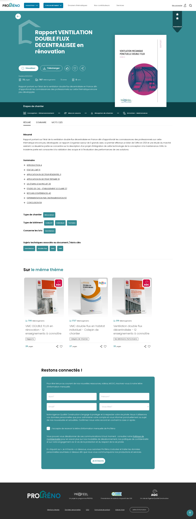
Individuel (60, 223)
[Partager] (82, 68)
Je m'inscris (98, 461)
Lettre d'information (139, 510)
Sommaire (41, 122)
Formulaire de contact (102, 510)
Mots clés (57, 122)
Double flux (42, 248)
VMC (53, 248)
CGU (87, 510)
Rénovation (49, 215)
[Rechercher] (190, 5)
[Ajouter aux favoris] (61, 346)
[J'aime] (75, 68)
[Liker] (67, 68)
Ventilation (49, 231)
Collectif (48, 223)
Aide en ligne (119, 510)
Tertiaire (71, 223)
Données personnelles (73, 510)
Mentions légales (53, 510)
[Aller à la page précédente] (18, 16)
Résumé (27, 122)
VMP (60, 248)
